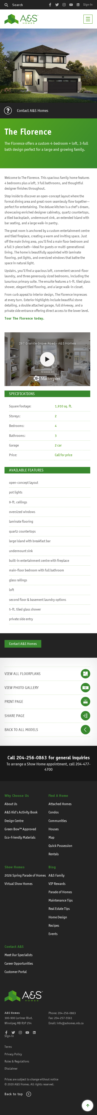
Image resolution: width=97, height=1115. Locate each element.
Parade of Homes (60, 892)
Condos (53, 812)
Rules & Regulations (17, 1061)
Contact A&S (14, 946)
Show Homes (15, 867)
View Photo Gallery (22, 687)
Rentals (53, 854)
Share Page (14, 715)
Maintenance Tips (60, 900)
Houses (53, 829)
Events (53, 934)
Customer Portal (16, 972)
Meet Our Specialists (18, 955)
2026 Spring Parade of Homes (25, 875)
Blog (52, 867)
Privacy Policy (13, 1054)
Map (51, 837)
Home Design (57, 917)
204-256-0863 (31, 757)
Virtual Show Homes (18, 884)
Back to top (14, 1094)
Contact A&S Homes (32, 110)
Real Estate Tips (59, 908)
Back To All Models (21, 729)
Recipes (53, 925)
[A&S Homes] (21, 19)
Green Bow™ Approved (20, 829)
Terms (8, 1046)
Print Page (14, 701)
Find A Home (58, 795)
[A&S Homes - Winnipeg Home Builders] (24, 996)
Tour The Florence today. (24, 318)
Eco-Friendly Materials (20, 837)
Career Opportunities (19, 963)
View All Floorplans (23, 673)
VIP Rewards (56, 884)
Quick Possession (60, 846)
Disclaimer (11, 1068)
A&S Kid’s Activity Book (21, 812)
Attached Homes (60, 804)
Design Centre (14, 821)
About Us (11, 804)
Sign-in (87, 4)
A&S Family (56, 875)
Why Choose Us (17, 795)
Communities (57, 821)
